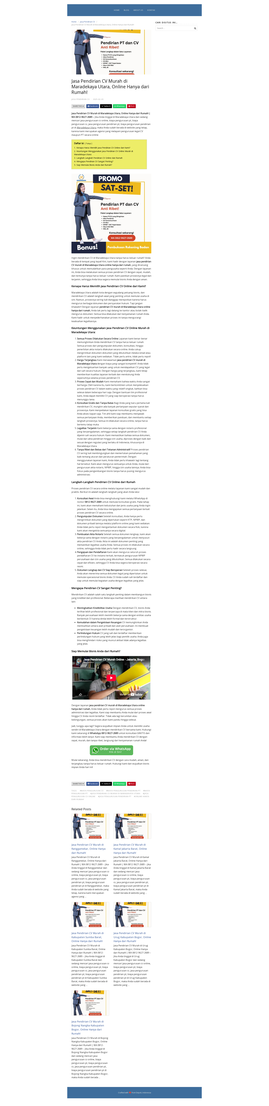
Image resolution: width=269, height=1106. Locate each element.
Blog (126, 10)
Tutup (88, 143)
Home (117, 10)
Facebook (93, 106)
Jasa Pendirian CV (87, 21)
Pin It (132, 106)
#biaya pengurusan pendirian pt (123, 790)
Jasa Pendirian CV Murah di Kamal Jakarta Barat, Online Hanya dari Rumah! (130, 848)
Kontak (151, 10)
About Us (138, 10)
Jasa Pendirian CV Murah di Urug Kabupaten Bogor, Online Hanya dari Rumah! (132, 937)
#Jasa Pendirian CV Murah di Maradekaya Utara (115, 793)
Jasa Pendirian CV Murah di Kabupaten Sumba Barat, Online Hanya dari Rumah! (87, 937)
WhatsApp (120, 106)
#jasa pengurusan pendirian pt (114, 796)
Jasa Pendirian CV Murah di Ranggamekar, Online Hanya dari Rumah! (88, 848)
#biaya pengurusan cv (92, 790)
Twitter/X (107, 106)
